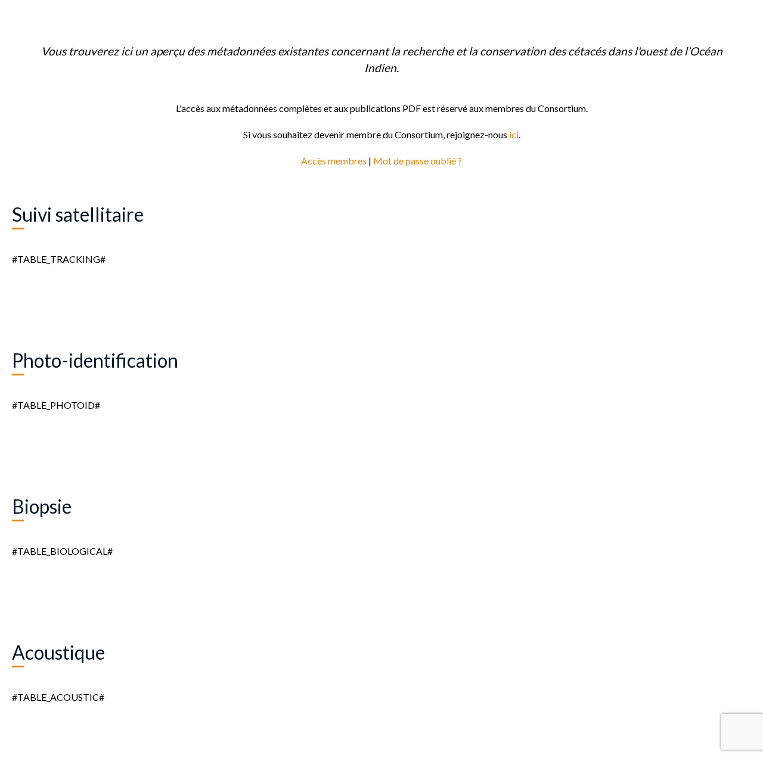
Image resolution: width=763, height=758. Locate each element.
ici (514, 134)
